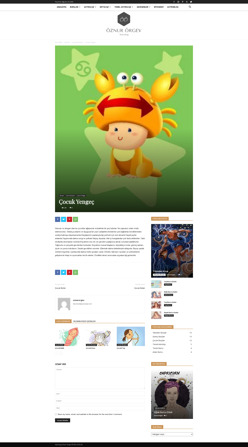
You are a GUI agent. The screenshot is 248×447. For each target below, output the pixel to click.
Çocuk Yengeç (81, 195)
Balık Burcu (168, 295)
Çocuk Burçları (77, 42)
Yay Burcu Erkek (170, 282)
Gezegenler (142, 7)
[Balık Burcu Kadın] (156, 294)
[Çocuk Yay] (131, 336)
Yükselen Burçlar (159, 275)
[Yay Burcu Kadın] (156, 305)
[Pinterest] (182, 2)
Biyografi (159, 7)
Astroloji (89, 7)
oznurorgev (78, 300)
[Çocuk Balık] (69, 336)
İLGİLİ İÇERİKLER (63, 321)
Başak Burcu (169, 315)
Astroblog (172, 7)
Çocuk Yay (121, 348)
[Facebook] (174, 2)
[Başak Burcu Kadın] (156, 315)
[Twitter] (191, 2)
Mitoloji (104, 7)
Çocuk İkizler (60, 288)
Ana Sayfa (58, 42)
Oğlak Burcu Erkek (163, 412)
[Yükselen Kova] (172, 251)
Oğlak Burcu (160, 408)
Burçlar (74, 7)
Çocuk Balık (59, 345)
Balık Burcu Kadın (170, 292)
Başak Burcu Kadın (171, 313)
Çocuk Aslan (139, 288)
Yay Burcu (168, 284)
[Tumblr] (187, 2)
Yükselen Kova (160, 271)
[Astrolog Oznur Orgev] (124, 24)
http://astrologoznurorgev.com (82, 304)
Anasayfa (61, 7)
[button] (190, 7)
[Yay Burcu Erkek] (156, 284)
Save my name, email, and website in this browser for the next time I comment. (90, 414)
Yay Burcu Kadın (170, 302)
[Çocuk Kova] (100, 336)
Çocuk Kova (90, 348)
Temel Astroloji (122, 7)
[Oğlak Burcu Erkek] (172, 394)
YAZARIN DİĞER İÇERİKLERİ (84, 321)
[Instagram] (178, 2)
